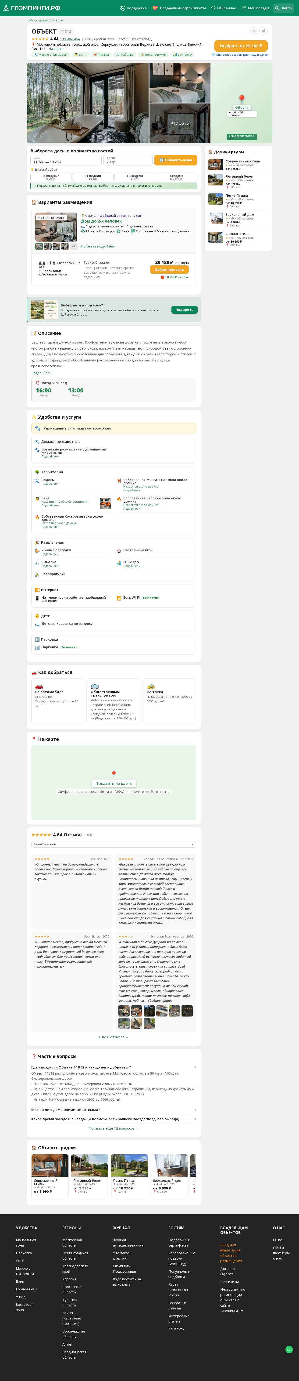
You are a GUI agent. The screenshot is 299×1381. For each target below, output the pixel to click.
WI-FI (20, 1260)
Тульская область (70, 1302)
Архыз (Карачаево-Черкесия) (72, 1318)
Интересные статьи (179, 1318)
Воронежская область (73, 1334)
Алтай (67, 1344)
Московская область (72, 1242)
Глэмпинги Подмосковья (124, 1269)
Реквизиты (229, 1281)
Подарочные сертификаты (179, 8)
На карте (56, 48)
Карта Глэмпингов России (178, 1289)
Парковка (24, 1252)
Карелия (69, 1279)
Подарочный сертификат (179, 1242)
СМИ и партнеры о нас (281, 1253)
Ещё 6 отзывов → (114, 1036)
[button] (41, 227)
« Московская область (45, 20)
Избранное (226, 8)
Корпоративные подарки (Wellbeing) (181, 1258)
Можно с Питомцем (25, 1271)
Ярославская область (72, 1289)
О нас (277, 1239)
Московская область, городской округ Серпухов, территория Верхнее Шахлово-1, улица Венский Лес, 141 (116, 46)
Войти (287, 8)
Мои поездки (259, 8)
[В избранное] (253, 31)
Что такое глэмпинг (121, 1255)
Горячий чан (26, 1289)
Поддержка (137, 8)
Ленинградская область (75, 1255)
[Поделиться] (263, 31)
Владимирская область (74, 1355)
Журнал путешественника (128, 1242)
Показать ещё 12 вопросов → (114, 1128)
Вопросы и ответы (177, 1305)
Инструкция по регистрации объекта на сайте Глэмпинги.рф (232, 1300)
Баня (20, 1281)
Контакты (176, 1328)
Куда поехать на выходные (127, 1282)
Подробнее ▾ (41, 373)
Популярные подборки (179, 1274)
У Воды (22, 1296)
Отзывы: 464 (70, 39)
